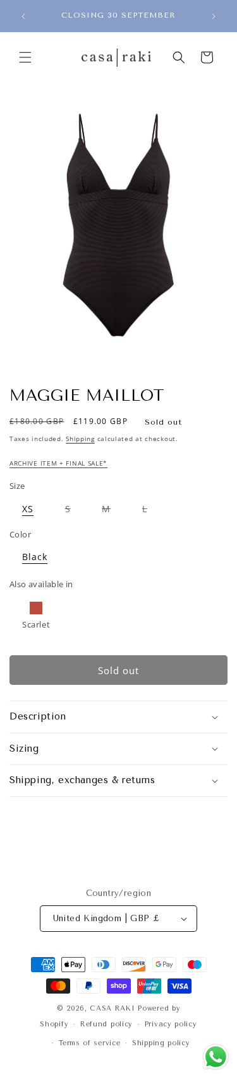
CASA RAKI (112, 1008)
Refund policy (106, 1024)
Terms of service (89, 1043)
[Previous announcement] (23, 16)
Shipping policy (161, 1043)
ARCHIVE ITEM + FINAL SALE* (58, 463)
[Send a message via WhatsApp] (216, 1057)
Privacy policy (171, 1024)
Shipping (80, 438)
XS (34, 511)
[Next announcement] (214, 16)
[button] (25, 57)
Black (41, 559)
